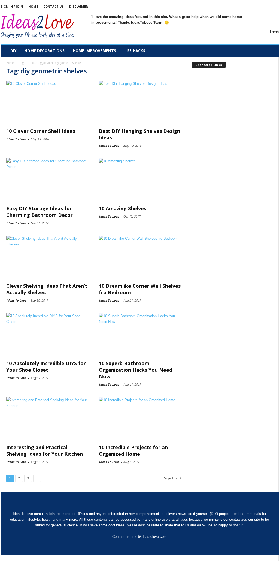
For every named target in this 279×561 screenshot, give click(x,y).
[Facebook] (274, 6)
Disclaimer (78, 6)
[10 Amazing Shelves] (140, 180)
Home (33, 6)
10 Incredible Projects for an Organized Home (133, 450)
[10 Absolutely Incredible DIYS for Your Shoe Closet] (47, 335)
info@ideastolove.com (149, 537)
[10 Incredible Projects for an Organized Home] (140, 419)
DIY (13, 50)
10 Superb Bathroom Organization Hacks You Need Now (135, 370)
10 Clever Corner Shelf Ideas (40, 131)
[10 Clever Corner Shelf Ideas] (47, 102)
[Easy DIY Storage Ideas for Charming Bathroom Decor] (47, 180)
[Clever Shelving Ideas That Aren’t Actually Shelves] (47, 257)
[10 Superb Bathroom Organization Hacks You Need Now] (140, 335)
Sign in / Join (12, 6)
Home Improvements (94, 50)
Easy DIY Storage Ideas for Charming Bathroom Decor (39, 211)
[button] (271, 51)
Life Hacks (134, 50)
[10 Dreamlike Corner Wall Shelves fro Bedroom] (140, 257)
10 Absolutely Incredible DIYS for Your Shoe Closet (46, 366)
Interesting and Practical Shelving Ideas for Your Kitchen (44, 450)
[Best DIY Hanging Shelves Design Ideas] (140, 102)
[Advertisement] (232, 105)
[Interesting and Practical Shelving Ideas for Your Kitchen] (47, 419)
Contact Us (53, 6)
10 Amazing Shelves (122, 208)
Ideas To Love (16, 139)
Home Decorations (45, 50)
